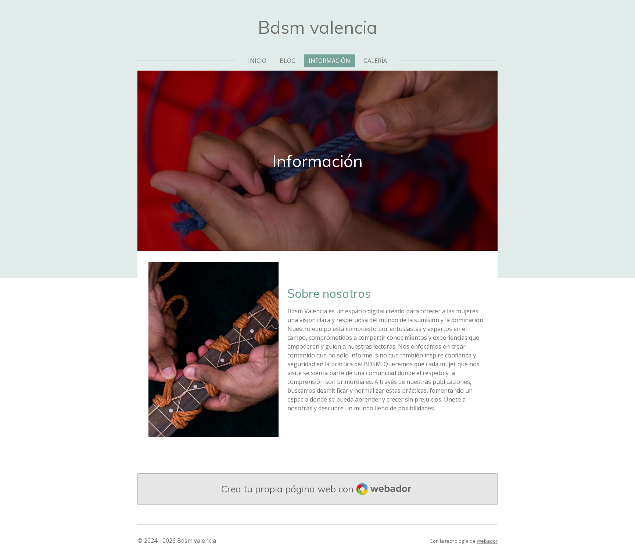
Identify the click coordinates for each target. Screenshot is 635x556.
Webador (487, 541)
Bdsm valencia (317, 27)
